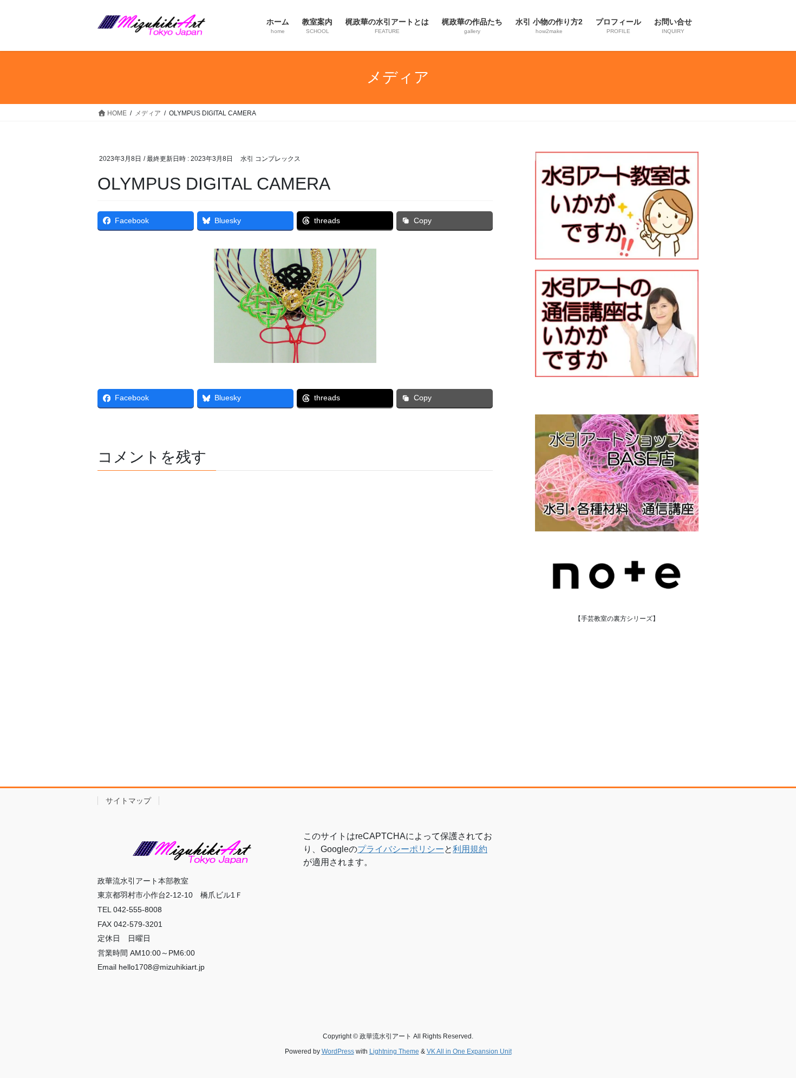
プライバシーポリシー (400, 849)
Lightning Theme (394, 1051)
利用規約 (470, 849)
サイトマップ (128, 800)
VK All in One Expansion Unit (469, 1051)
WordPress (338, 1051)
